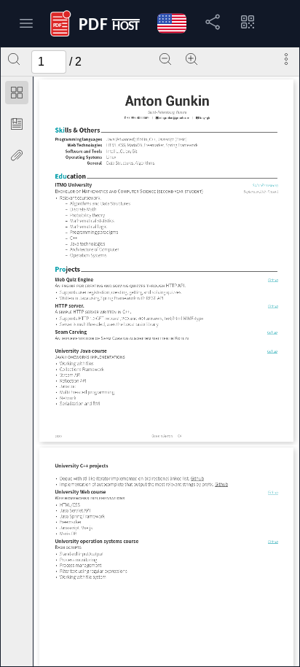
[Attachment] (16, 155)
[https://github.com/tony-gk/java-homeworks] (272, 350)
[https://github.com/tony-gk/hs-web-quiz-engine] (272, 279)
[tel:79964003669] (137, 118)
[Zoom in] (191, 59)
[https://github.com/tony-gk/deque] (197, 478)
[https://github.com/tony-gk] (202, 118)
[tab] (17, 95)
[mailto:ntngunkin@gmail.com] (172, 118)
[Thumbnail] (16, 92)
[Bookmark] (16, 124)
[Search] (13, 59)
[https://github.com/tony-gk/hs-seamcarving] (272, 332)
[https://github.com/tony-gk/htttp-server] (272, 306)
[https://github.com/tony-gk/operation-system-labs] (272, 541)
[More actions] (286, 59)
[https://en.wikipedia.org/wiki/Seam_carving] (114, 338)
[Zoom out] (165, 59)
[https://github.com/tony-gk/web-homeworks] (272, 492)
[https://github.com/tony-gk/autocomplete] (221, 485)
